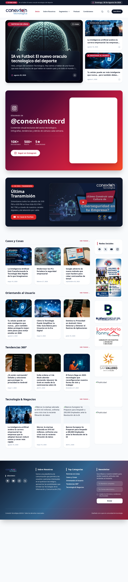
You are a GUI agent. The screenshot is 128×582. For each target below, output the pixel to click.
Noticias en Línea (19, 24)
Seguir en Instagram (27, 153)
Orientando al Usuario (99, 55)
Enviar (109, 501)
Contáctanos (88, 11)
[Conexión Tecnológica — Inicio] (16, 11)
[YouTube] (111, 249)
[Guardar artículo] (119, 47)
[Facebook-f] (7, 481)
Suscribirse (117, 11)
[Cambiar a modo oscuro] (102, 11)
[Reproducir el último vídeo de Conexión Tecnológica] (83, 202)
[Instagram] (117, 249)
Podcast (77, 11)
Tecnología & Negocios (99, 23)
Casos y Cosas (71, 477)
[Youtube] (13, 481)
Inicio (37, 11)
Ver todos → (85, 241)
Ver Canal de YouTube (25, 217)
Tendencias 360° (72, 484)
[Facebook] (99, 249)
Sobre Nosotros (49, 11)
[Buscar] (108, 11)
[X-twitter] (105, 249)
